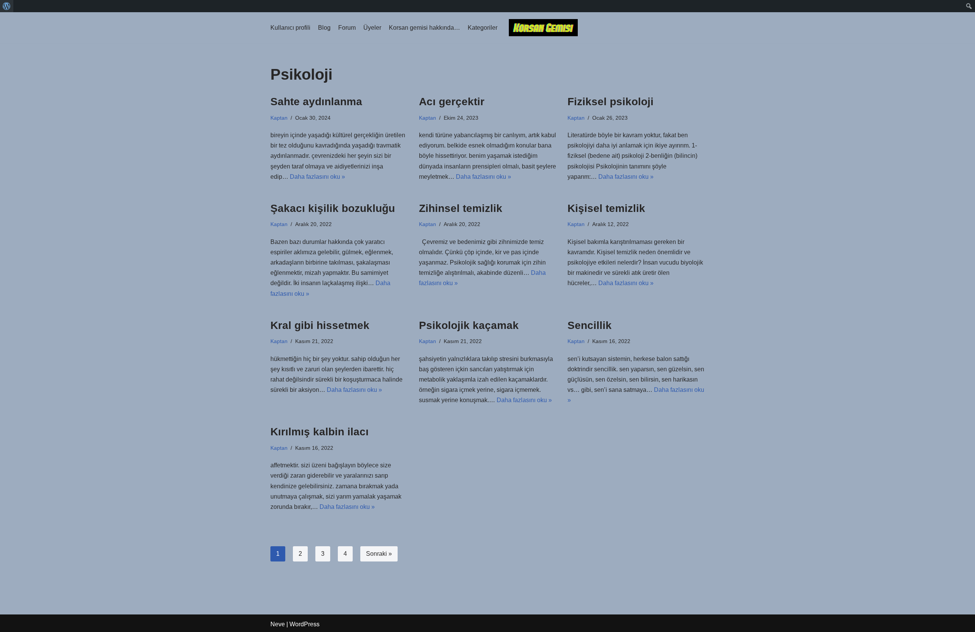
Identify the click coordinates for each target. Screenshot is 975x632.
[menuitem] (6, 6)
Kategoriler (482, 27)
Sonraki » (379, 553)
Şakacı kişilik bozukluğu (332, 208)
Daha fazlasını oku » (317, 176)
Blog (324, 27)
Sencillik (589, 325)
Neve (277, 624)
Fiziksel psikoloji (610, 101)
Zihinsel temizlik (460, 208)
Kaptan (279, 118)
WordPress (304, 624)
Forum (347, 27)
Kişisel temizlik (606, 208)
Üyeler (372, 27)
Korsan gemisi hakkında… (424, 27)
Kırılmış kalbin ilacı (319, 432)
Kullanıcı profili (290, 27)
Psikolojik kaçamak (469, 325)
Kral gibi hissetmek (319, 325)
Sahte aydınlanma (316, 101)
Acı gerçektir (451, 101)
